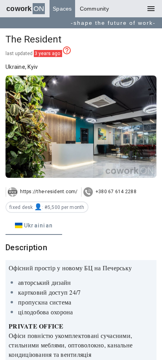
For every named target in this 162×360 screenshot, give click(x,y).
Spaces (62, 9)
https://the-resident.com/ (48, 191)
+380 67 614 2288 (115, 191)
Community (94, 9)
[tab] (34, 225)
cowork (25, 9)
